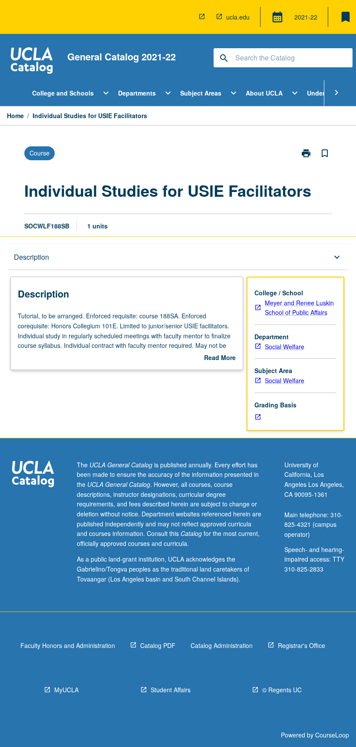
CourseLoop (332, 734)
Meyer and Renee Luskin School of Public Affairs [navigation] (299, 307)
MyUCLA (66, 689)
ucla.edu (238, 17)
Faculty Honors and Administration (67, 645)
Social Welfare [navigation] (284, 346)
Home (15, 115)
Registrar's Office (301, 645)
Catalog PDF (157, 645)
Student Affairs (171, 689)
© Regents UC (282, 689)
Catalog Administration (222, 645)
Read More (220, 358)
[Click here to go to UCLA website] (33, 475)
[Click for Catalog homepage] (31, 61)
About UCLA (264, 93)
